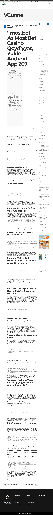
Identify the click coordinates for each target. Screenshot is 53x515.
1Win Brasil (41, 46)
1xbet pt (40, 67)
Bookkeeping (41, 102)
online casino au (41, 168)
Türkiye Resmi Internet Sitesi (13, 81)
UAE (17, 500)
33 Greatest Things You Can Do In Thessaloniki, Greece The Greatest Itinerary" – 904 (44, 71)
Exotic (44, 267)
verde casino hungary (42, 224)
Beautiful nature (46, 257)
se (39, 184)
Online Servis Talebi (12, 72)
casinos (40, 115)
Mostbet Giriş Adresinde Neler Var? (14, 93)
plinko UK (40, 182)
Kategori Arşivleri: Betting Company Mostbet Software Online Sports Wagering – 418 (14, 91)
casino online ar (41, 111)
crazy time (41, 118)
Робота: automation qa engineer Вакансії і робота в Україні (44, 261)
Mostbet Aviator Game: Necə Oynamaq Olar (15, 105)
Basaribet (40, 94)
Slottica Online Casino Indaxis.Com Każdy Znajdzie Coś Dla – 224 (43, 210)
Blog (10, 479)
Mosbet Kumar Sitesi (12, 99)
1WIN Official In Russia (42, 54)
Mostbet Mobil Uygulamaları (13, 83)
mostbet (27, 164)
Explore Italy (18, 504)
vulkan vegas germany (42, 227)
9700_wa (40, 84)
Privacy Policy (30, 500)
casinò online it (41, 112)
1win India (40, 52)
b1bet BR (40, 93)
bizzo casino (41, 97)
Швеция (40, 231)
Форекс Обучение (42, 230)
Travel (40, 221)
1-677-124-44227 (33, 0)
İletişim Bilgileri (11, 113)
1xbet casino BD (41, 63)
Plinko (40, 181)
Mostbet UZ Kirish (42, 162)
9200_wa (40, 81)
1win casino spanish (42, 49)
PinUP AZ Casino (42, 179)
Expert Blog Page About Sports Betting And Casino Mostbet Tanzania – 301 (44, 125)
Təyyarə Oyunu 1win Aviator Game (14, 82)
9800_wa (40, 85)
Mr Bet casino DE (42, 167)
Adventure (41, 267)
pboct (40, 172)
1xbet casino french (42, 64)
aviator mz (41, 91)
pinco (40, 178)
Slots (40, 185)
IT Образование (42, 135)
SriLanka (17, 502)
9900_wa (40, 87)
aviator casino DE (42, 88)
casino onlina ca (41, 109)
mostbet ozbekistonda (42, 156)
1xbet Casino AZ (41, 61)
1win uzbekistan (41, 57)
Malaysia (17, 497)
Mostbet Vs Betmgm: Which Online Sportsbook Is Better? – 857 (44, 165)
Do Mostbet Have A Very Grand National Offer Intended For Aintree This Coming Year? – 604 (44, 121)
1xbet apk (40, 60)
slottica (46, 270)
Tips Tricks (44, 271)
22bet (40, 69)
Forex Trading (41, 128)
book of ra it (41, 100)
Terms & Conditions (31, 502)
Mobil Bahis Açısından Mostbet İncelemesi (15, 114)
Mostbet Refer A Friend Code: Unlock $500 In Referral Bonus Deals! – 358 (44, 159)
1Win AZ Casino (41, 45)
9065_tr (40, 79)
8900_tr (40, 78)
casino (40, 106)
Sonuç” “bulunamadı (12, 70)
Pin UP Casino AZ (42, 175)
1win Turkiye (41, 55)
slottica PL (41, 271)
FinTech (40, 127)
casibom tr (41, 105)
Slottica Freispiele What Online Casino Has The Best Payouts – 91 (44, 205)
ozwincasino (45, 269)
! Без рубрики (41, 40)
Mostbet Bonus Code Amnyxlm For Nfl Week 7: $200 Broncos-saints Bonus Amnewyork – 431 (44, 146)
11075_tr (40, 43)
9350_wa (40, 82)
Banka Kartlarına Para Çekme (13, 102)
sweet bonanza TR (42, 219)
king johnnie (41, 138)
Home (29, 497)
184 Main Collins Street (39, 0)
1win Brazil (41, 48)
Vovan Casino (41, 225)
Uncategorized (41, 222)
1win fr (40, 51)
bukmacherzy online (42, 103)
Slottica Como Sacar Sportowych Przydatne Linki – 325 (44, 200)
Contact (29, 504)
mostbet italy (41, 153)
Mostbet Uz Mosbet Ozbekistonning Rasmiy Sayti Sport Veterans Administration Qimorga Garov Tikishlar (15, 97)
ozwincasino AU (41, 270)
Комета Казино (41, 228)
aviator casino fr (41, 90)
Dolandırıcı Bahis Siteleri (12, 71)
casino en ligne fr (42, 108)
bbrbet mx (41, 96)
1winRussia (41, 58)
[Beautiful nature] (40, 258)
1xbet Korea (41, 66)
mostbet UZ (41, 269)
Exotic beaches (46, 254)
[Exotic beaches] (40, 255)
